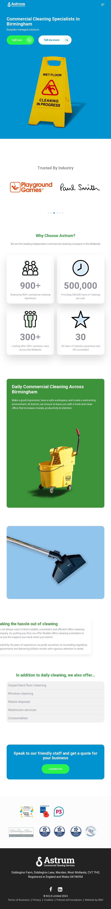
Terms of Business (19, 899)
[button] (102, 4)
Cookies (48, 899)
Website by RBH (94, 899)
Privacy (37, 899)
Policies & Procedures (69, 899)
